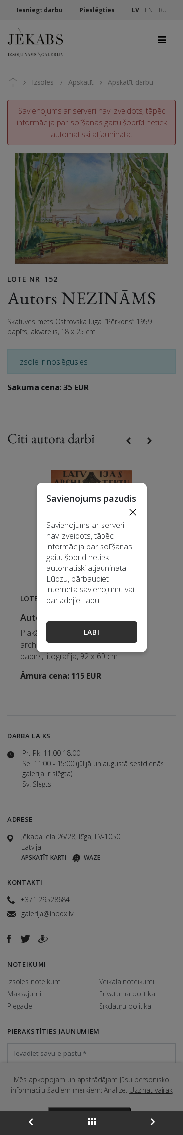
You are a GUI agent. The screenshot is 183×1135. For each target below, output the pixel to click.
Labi (92, 632)
